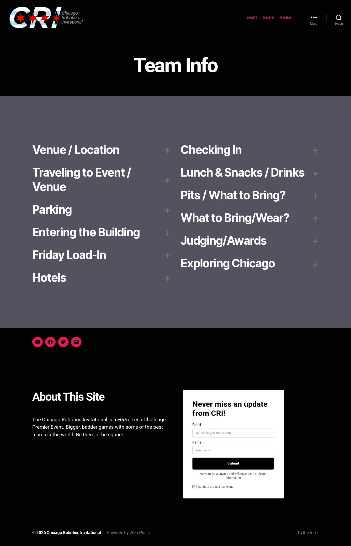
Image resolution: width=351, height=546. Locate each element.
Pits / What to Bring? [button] (233, 195)
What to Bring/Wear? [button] (235, 218)
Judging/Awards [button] (223, 240)
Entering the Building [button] (86, 232)
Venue (286, 17)
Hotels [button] (49, 277)
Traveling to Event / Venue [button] (81, 179)
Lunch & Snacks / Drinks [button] (242, 172)
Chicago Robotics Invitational (74, 532)
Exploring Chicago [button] (228, 263)
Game (268, 17)
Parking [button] (52, 209)
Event (252, 17)
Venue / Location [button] (75, 150)
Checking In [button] (211, 150)
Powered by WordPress (128, 532)
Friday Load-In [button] (69, 255)
